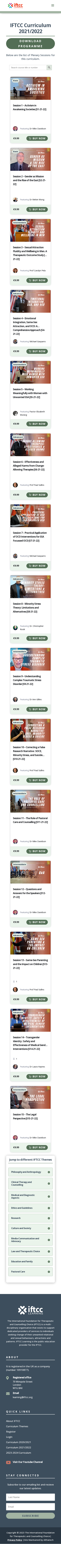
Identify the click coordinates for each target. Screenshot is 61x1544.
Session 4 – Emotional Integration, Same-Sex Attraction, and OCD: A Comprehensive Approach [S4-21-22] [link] (29, 326)
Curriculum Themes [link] (17, 1426)
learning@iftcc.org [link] (23, 1397)
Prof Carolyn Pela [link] (38, 270)
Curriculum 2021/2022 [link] (18, 1447)
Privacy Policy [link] (15, 1539)
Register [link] (11, 1432)
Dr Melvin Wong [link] (37, 199)
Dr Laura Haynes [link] (37, 1066)
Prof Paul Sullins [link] (37, 485)
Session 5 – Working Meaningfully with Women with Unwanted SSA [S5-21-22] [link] (30, 393)
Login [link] (9, 1437)
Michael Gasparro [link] (38, 341)
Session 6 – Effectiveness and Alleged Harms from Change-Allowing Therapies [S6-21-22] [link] (28, 465)
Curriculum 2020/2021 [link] (18, 1442)
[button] (53, 7)
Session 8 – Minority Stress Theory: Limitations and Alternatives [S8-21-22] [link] (27, 607)
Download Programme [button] (30, 43)
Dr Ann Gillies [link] (36, 699)
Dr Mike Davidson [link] (38, 128)
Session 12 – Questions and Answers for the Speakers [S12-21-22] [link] (29, 893)
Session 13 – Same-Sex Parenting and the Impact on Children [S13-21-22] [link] (30, 963)
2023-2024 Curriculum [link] (18, 1453)
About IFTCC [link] (13, 1421)
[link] (15, 5)
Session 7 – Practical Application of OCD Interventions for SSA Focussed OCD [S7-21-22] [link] (30, 536)
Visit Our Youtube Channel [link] (28, 1462)
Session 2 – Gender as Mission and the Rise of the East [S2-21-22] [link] (29, 180)
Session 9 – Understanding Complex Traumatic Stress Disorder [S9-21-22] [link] (27, 680)
